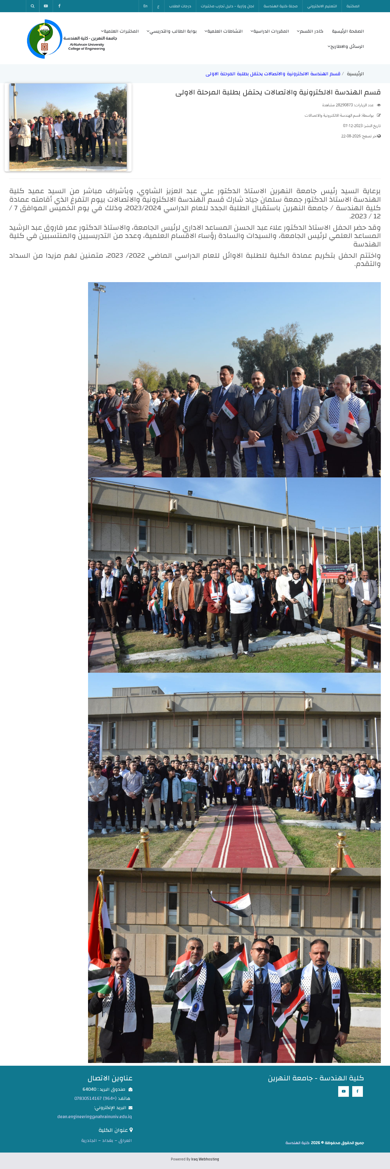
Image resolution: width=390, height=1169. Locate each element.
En (145, 6)
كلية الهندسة (297, 1142)
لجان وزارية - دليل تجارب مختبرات (227, 6)
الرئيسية (355, 73)
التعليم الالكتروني (322, 6)
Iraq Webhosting (205, 1159)
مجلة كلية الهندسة (281, 6)
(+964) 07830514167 (95, 1098)
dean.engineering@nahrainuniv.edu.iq (94, 1117)
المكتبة (353, 6)
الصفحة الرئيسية (348, 31)
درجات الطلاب (180, 6)
